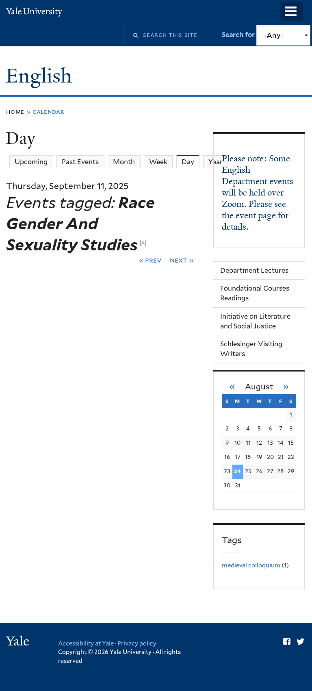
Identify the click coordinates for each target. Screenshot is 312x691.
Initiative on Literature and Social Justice (255, 321)
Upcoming (31, 162)
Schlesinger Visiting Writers (251, 349)
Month (124, 162)
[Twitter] (301, 641)
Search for (239, 34)
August (259, 386)
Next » (182, 260)
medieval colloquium (251, 565)
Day (190, 162)
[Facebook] (286, 641)
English (41, 76)
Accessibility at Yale (86, 643)
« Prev (150, 260)
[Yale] (18, 642)
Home (15, 111)
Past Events (80, 162)
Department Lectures (254, 270)
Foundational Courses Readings (254, 293)
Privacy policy (136, 643)
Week (158, 162)
